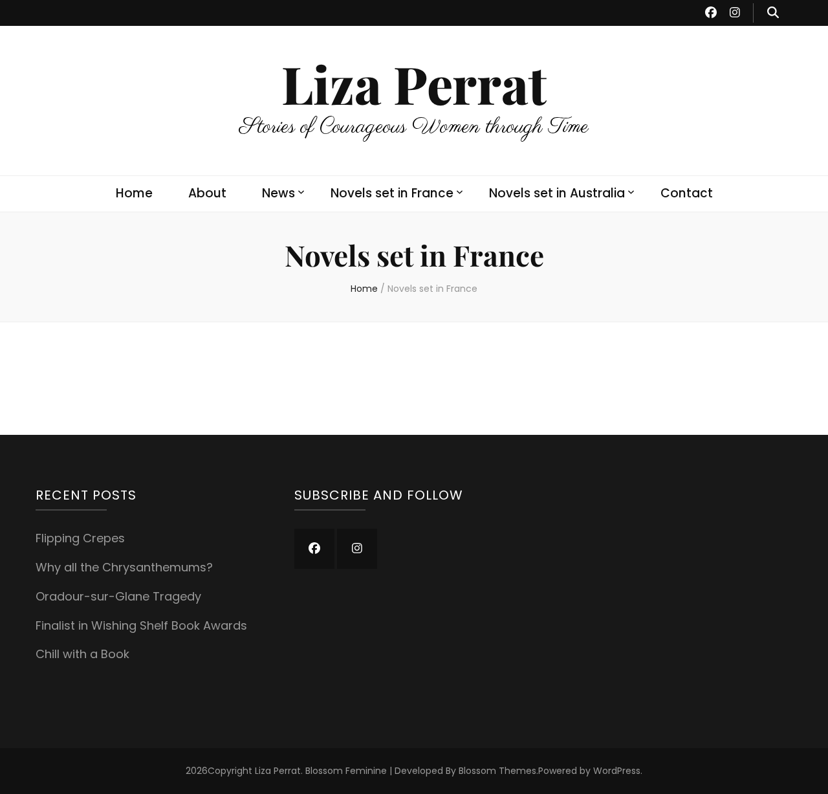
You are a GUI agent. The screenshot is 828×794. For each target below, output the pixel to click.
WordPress (616, 770)
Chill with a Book (82, 654)
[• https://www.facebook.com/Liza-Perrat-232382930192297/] (314, 549)
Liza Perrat (414, 83)
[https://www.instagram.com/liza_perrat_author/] (357, 549)
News (278, 193)
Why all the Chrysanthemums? (124, 567)
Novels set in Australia (557, 193)
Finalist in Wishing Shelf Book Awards (141, 625)
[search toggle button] (773, 13)
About (207, 193)
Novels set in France (392, 193)
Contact (686, 193)
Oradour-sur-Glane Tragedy (118, 596)
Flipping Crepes (80, 538)
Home (134, 193)
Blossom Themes (497, 770)
